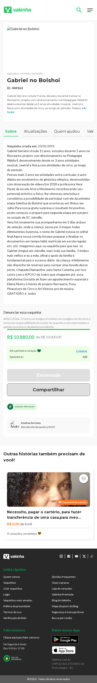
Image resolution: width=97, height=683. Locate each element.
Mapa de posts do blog (65, 606)
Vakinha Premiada (63, 594)
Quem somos (11, 576)
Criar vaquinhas (12, 588)
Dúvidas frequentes (64, 576)
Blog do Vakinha (61, 600)
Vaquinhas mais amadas (17, 600)
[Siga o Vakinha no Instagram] (61, 556)
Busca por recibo (62, 618)
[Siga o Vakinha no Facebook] (69, 556)
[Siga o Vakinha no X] (84, 556)
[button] (48, 47)
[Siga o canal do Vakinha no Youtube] (76, 556)
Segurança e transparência (68, 612)
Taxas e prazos (60, 582)
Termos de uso (12, 612)
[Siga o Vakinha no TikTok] (92, 556)
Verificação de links (15, 618)
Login (6, 594)
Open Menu (90, 10)
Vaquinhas (9, 582)
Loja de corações (62, 588)
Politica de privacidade (16, 606)
